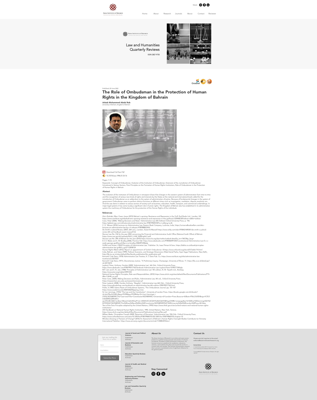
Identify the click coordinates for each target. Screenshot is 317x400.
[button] (178, 13)
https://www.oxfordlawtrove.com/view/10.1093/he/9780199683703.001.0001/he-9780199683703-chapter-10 (142, 316)
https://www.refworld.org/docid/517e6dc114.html (183, 250)
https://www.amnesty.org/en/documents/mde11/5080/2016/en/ (145, 321)
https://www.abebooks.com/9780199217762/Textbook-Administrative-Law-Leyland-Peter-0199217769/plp (142, 267)
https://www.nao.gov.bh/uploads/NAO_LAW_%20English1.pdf (126, 236)
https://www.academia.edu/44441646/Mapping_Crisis (123, 290)
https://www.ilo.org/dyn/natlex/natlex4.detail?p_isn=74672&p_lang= (167, 238)
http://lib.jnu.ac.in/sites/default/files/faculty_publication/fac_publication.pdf (131, 254)
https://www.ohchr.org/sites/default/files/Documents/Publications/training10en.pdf (134, 312)
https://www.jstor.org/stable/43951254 (117, 272)
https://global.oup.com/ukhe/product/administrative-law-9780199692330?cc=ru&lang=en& (137, 223)
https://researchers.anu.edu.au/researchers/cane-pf (122, 281)
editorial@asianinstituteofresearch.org (206, 340)
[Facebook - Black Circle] (204, 4)
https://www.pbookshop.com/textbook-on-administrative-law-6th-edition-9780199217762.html (138, 285)
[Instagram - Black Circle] (200, 4)
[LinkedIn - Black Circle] (208, 4)
